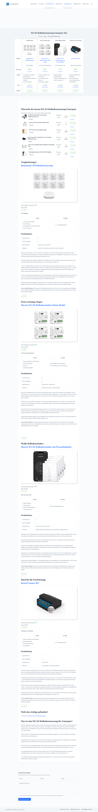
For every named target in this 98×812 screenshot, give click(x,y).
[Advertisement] (49, 18)
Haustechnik (51, 36)
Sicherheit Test (77, 3)
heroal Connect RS (30, 583)
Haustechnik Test (50, 3)
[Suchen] (91, 4)
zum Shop (29, 90)
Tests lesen (29, 71)
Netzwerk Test (33, 3)
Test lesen (72, 119)
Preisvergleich (30, 87)
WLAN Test (41, 3)
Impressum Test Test (75, 809)
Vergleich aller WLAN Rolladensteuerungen (36, 715)
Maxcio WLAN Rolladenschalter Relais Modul (43, 305)
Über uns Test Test (64, 809)
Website (62, 778)
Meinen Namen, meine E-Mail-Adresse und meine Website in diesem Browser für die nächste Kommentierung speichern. (41, 795)
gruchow (23, 809)
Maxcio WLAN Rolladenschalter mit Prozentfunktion (46, 447)
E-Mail (42, 778)
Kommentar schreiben (24, 783)
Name (21, 778)
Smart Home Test (68, 3)
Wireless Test (85, 3)
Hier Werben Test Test (87, 809)
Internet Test (59, 3)
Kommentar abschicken (25, 799)
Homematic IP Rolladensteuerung (37, 165)
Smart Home (57, 36)
